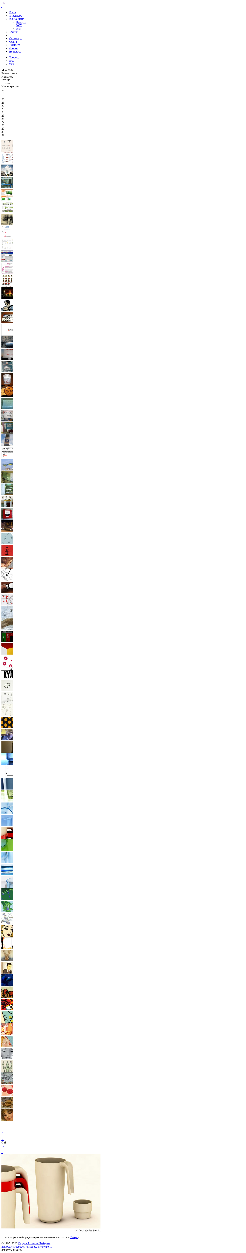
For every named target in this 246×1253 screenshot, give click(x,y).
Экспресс (14, 44)
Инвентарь (15, 15)
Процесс (21, 22)
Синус (74, 1237)
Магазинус (15, 38)
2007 (19, 25)
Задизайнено (16, 18)
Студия (13, 31)
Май (18, 28)
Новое (12, 12)
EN (3, 3)
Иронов (13, 48)
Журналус (15, 51)
